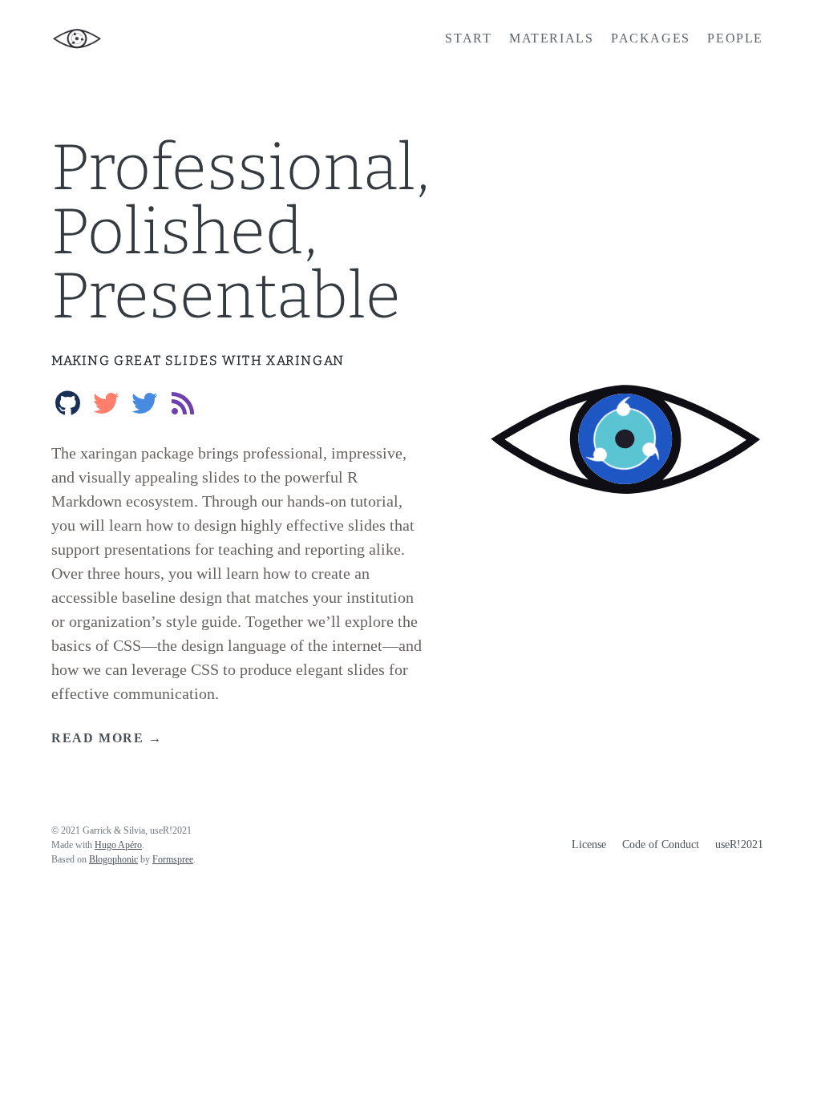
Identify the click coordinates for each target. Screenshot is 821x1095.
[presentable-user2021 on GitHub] (67, 400)
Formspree (172, 859)
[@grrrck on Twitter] (106, 400)
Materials (551, 38)
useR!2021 (739, 844)
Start (468, 38)
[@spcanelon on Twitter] (144, 400)
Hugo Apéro (118, 845)
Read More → (107, 738)
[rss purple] (183, 400)
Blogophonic (113, 859)
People (735, 38)
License (589, 844)
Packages (650, 38)
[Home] (170, 38)
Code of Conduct (660, 844)
